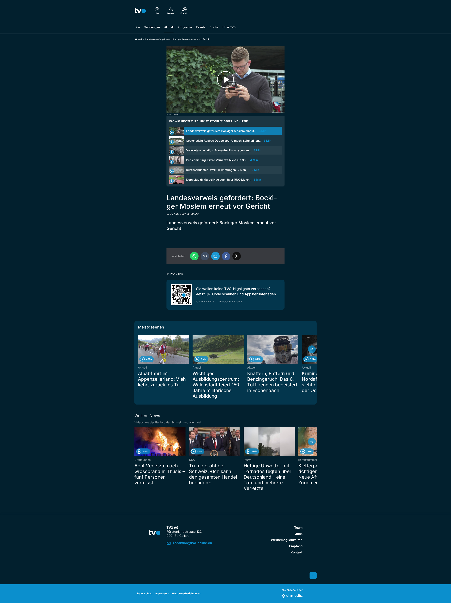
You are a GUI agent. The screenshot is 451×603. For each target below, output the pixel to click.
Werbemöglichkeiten (286, 540)
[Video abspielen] (225, 79)
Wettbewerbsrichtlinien (186, 593)
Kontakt (296, 552)
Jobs (298, 534)
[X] (236, 256)
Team (298, 527)
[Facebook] (226, 256)
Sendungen (152, 27)
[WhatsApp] (194, 256)
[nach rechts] (312, 349)
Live (137, 27)
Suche (214, 27)
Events (201, 27)
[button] (205, 256)
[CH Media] (292, 595)
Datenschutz (145, 593)
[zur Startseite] (140, 10)
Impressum (162, 593)
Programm (185, 27)
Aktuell (169, 27)
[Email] (215, 256)
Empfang (295, 546)
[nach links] (139, 349)
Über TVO (229, 27)
